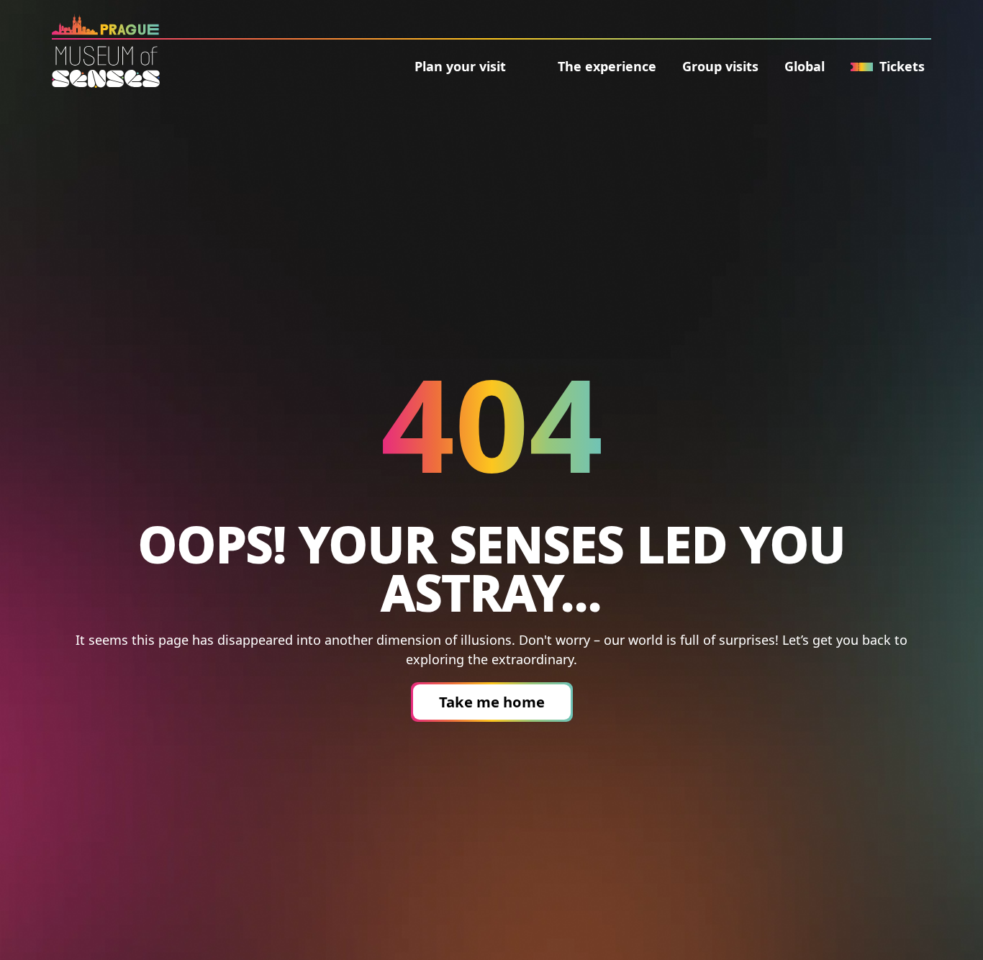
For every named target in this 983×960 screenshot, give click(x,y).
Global (804, 66)
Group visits (720, 66)
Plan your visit (460, 66)
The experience (607, 66)
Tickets (902, 66)
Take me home (492, 702)
